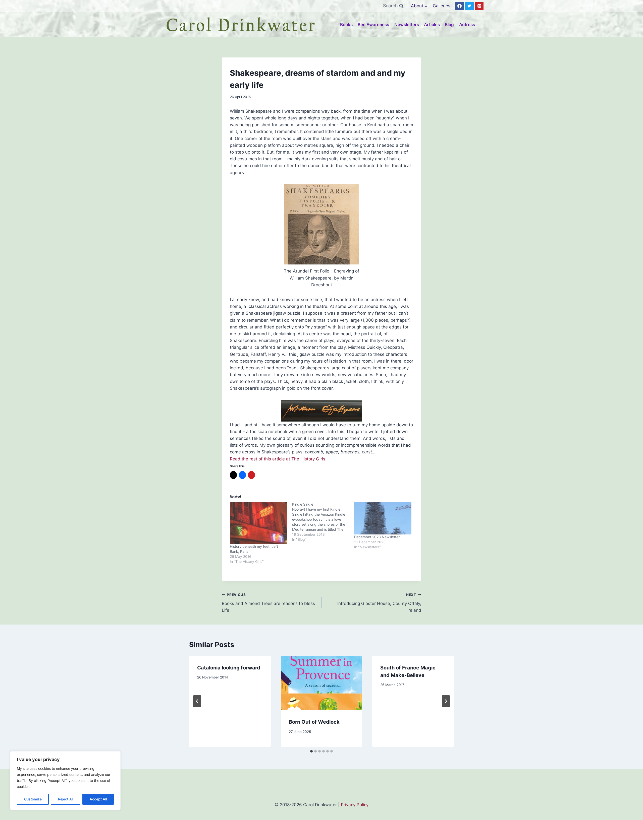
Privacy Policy (354, 804)
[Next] (446, 701)
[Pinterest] (479, 6)
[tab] (311, 751)
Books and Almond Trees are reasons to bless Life (268, 603)
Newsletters (406, 24)
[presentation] (321, 683)
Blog (449, 24)
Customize (33, 799)
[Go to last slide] (197, 701)
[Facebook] (459, 6)
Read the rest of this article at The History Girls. (278, 458)
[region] (65, 780)
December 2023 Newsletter (377, 537)
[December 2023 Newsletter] (382, 518)
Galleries (441, 5)
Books (346, 24)
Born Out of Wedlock (314, 722)
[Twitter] (469, 6)
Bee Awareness (373, 24)
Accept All (98, 799)
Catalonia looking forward (228, 668)
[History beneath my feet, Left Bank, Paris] (258, 523)
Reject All (65, 799)
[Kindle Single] (323, 522)
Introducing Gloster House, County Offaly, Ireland (379, 603)
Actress (467, 24)
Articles (432, 24)
